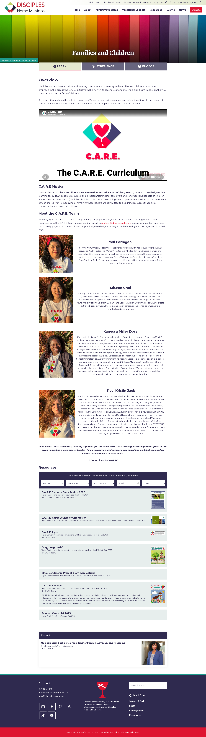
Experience (105, 66)
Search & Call (136, 701)
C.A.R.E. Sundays (51, 585)
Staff (132, 706)
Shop (155, 2)
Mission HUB (94, 2)
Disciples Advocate (111, 2)
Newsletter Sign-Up (187, 2)
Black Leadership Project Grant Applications (68, 573)
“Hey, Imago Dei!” (52, 547)
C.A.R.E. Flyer (49, 532)
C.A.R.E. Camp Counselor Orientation (63, 517)
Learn (62, 66)
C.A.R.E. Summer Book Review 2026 (63, 492)
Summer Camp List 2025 (56, 613)
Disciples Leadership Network (137, 2)
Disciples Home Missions (90, 732)
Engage (148, 66)
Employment (136, 710)
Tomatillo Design (133, 732)
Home (4, 60)
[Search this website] (200, 2)
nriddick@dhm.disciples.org (116, 223)
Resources (135, 715)
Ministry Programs (13, 60)
